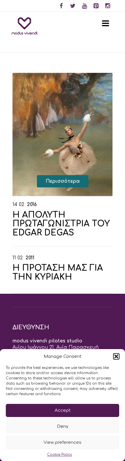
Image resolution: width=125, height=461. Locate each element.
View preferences (62, 442)
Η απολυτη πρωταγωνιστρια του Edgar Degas (61, 224)
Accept (63, 410)
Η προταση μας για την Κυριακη (57, 272)
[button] (116, 356)
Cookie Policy (59, 455)
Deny (62, 426)
